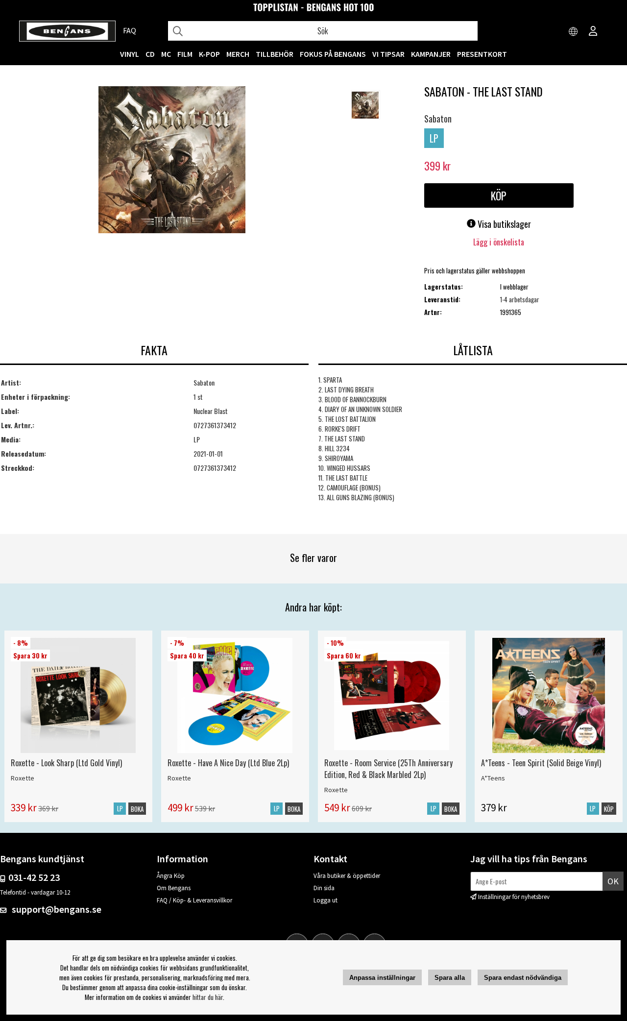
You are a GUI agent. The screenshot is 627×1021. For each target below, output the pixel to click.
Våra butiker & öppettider (347, 876)
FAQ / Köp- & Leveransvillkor (194, 900)
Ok (613, 881)
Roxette (22, 778)
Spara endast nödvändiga (522, 977)
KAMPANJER (431, 54)
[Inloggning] (593, 32)
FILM (185, 54)
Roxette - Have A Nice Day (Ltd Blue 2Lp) (228, 763)
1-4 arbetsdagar (519, 299)
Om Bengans (174, 888)
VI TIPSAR (388, 54)
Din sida (324, 888)
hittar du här (208, 997)
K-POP (209, 54)
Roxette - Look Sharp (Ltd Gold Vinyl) (66, 763)
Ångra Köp (171, 876)
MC (166, 54)
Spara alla (449, 977)
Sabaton (438, 118)
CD (150, 54)
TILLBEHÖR (274, 54)
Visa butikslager (503, 224)
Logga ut (326, 900)
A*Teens (493, 778)
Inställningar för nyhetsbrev (514, 897)
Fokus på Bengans (333, 54)
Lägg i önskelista (498, 242)
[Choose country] (573, 32)
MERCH (237, 54)
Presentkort (482, 54)
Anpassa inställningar (382, 977)
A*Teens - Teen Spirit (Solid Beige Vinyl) (541, 763)
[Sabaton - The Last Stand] (171, 160)
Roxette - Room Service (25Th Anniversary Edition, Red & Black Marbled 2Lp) (388, 768)
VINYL (129, 54)
